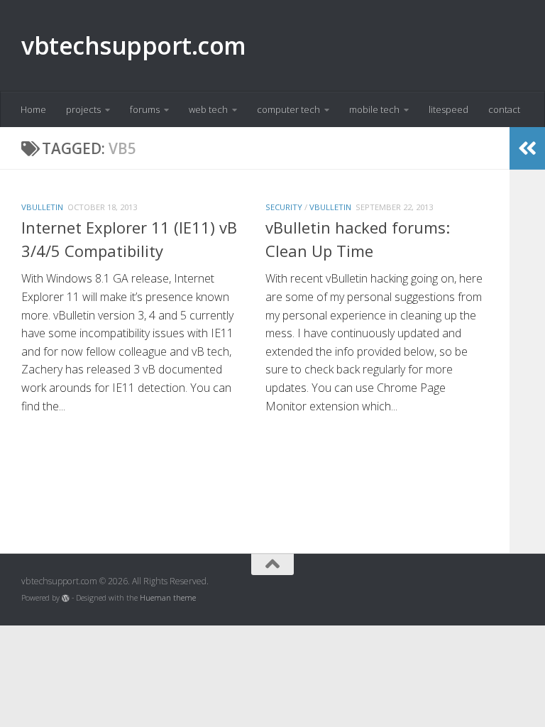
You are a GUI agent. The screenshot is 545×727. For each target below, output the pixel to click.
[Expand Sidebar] (527, 148)
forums (145, 109)
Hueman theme (168, 598)
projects (83, 109)
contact (504, 109)
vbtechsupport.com (133, 45)
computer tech (288, 109)
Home (33, 109)
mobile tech (374, 109)
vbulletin (42, 207)
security (283, 207)
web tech (208, 109)
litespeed (448, 109)
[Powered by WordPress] (66, 598)
